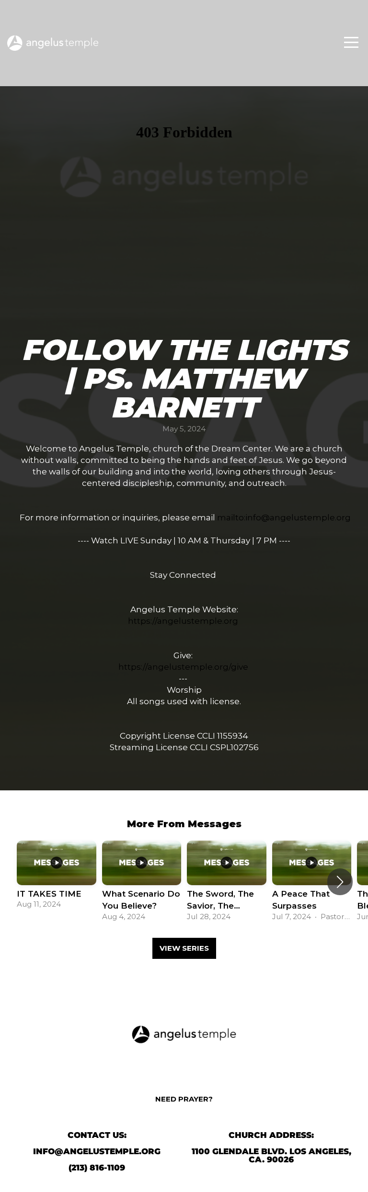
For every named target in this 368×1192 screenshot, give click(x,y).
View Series (184, 948)
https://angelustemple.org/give (183, 667)
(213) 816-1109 (97, 1167)
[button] (340, 881)
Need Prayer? (184, 1098)
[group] (56, 876)
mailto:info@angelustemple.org (284, 517)
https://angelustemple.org (183, 621)
